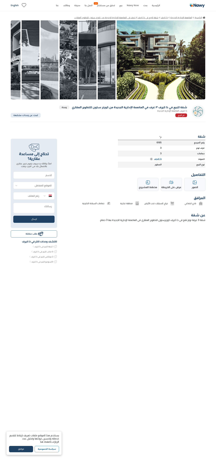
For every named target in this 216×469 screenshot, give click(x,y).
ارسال (34, 219)
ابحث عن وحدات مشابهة (25, 115)
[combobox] (37, 185)
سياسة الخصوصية (47, 449)
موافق (21, 449)
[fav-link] (24, 5)
